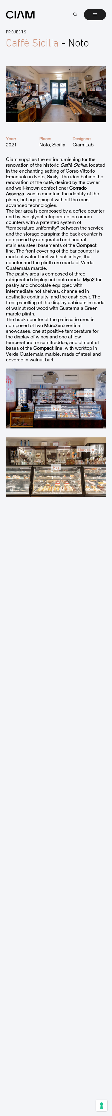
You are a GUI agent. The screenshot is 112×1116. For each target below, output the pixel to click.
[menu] (95, 14)
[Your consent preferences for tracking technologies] (101, 1105)
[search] (75, 14)
